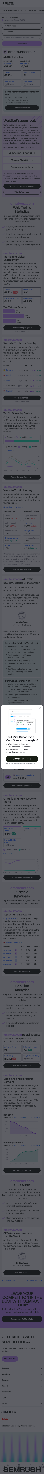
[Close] (40, 707)
